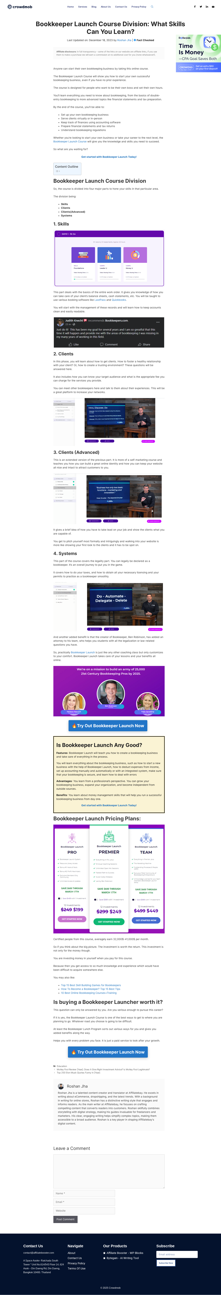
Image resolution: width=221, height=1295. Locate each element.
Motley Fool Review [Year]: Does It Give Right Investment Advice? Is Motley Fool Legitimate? (103, 1069)
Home (70, 6)
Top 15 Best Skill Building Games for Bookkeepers (91, 985)
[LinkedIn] (207, 7)
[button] (152, 7)
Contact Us (121, 6)
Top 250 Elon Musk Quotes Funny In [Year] (78, 1072)
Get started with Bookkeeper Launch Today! (109, 156)
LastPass (100, 299)
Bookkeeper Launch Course (70, 141)
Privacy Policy (139, 6)
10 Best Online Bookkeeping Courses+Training (89, 992)
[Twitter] (201, 7)
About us (106, 6)
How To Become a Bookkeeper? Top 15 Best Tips (90, 988)
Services (82, 6)
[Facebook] (195, 7)
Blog (94, 6)
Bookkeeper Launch (82, 652)
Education (62, 1066)
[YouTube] (213, 7)
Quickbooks (119, 299)
